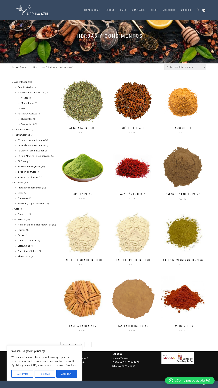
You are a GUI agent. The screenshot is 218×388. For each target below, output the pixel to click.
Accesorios (169, 10)
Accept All (66, 373)
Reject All (45, 373)
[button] (190, 380)
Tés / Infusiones (92, 10)
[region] (44, 363)
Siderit (154, 10)
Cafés (123, 10)
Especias (110, 10)
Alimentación (138, 10)
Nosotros (186, 10)
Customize (22, 373)
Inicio (15, 67)
